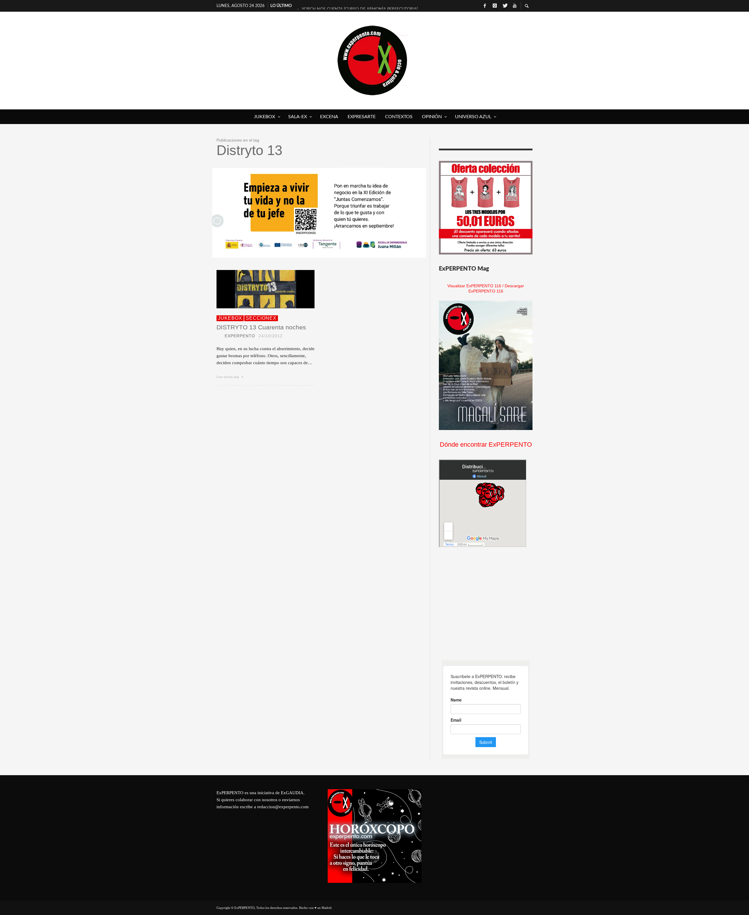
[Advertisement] (483, 604)
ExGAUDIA (292, 792)
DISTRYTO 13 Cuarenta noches (261, 327)
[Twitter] (504, 6)
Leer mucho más (228, 377)
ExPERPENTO (240, 335)
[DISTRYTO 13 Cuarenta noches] (256, 289)
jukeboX (230, 318)
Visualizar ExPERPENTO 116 (474, 285)
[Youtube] (514, 6)
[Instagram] (494, 6)
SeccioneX (261, 318)
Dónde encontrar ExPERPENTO (486, 444)
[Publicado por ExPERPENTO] (219, 335)
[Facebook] (484, 6)
